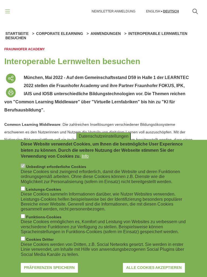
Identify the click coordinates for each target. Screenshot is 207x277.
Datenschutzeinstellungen (104, 136)
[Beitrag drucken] (11, 92)
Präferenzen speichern (49, 267)
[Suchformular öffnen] (195, 11)
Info (85, 156)
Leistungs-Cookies (43, 189)
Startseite (17, 33)
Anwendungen (106, 33)
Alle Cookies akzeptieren (154, 267)
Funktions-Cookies (43, 217)
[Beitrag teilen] (11, 78)
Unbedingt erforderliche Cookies (56, 166)
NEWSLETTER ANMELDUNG (113, 11)
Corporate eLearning (59, 33)
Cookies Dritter (40, 239)
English (153, 11)
